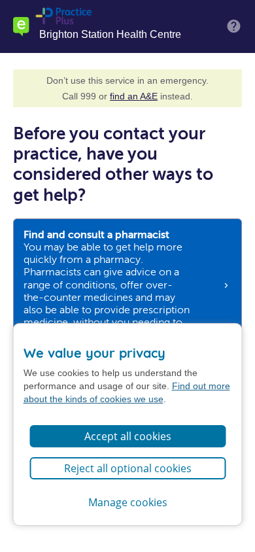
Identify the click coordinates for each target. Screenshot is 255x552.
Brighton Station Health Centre (110, 34)
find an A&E (134, 96)
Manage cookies (127, 502)
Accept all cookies (127, 436)
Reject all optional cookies (128, 468)
